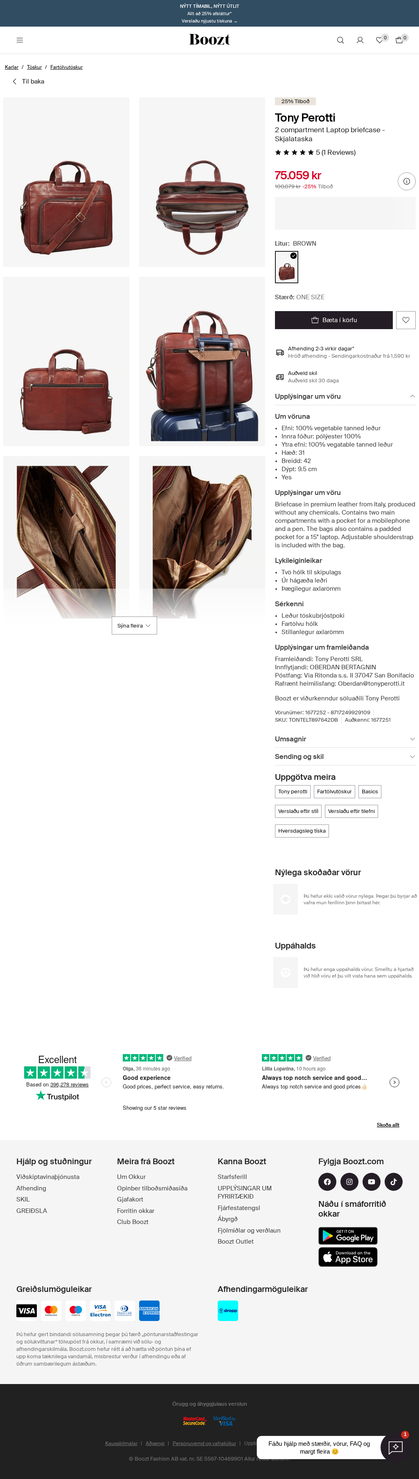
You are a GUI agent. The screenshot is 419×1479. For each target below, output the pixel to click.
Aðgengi (155, 1443)
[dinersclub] (125, 1312)
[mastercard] (51, 1312)
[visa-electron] (100, 1312)
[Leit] (340, 40)
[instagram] (349, 1182)
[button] (66, 182)
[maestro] (75, 1312)
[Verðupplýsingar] (407, 181)
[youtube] (372, 1182)
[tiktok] (394, 1182)
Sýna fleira (130, 625)
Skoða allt (388, 1125)
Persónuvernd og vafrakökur (204, 1443)
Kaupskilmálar (121, 1443)
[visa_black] (26, 1312)
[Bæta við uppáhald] (406, 320)
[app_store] (348, 1257)
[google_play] (348, 1235)
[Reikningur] (360, 40)
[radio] (286, 267)
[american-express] (149, 1312)
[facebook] (327, 1182)
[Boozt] (209, 40)
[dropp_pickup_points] (228, 1312)
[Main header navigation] (19, 40)
